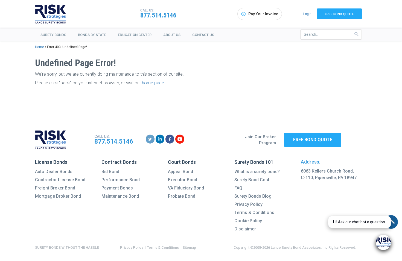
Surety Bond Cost (251, 179)
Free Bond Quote (339, 14)
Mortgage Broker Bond (58, 196)
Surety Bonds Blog (253, 196)
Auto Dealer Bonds (53, 171)
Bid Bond (110, 171)
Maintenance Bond (120, 196)
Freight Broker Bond (55, 188)
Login (307, 14)
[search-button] (356, 34)
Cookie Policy (248, 220)
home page (153, 82)
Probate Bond (181, 196)
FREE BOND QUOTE (312, 139)
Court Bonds (182, 162)
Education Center (135, 35)
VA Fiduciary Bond (186, 188)
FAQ (238, 188)
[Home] (50, 13)
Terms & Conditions (254, 212)
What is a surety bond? (257, 171)
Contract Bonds (119, 162)
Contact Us (203, 35)
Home (39, 47)
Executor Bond (182, 179)
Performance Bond (120, 179)
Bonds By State (92, 35)
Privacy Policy (248, 204)
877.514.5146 (158, 15)
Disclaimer (245, 229)
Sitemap (189, 247)
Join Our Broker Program (260, 140)
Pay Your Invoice (263, 14)
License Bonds (51, 162)
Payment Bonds (117, 188)
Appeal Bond (180, 171)
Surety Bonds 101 (253, 162)
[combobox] (331, 34)
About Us (171, 35)
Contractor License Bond (60, 179)
